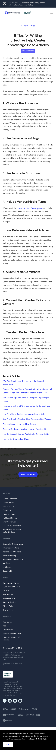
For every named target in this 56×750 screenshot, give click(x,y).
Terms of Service (9, 602)
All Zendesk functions (11, 547)
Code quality (7, 571)
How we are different (11, 583)
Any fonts (6, 563)
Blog (4, 625)
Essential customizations (12, 633)
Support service (9, 598)
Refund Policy (8, 610)
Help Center (7, 622)
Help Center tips (28, 51)
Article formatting (9, 555)
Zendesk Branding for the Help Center (19, 424)
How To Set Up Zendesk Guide (16, 438)
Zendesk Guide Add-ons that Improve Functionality (25, 429)
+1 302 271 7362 (12, 648)
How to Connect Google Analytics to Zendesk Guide (26, 434)
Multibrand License (10, 518)
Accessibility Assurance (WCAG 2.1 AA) (12, 530)
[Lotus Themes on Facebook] (5, 702)
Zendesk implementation (12, 525)
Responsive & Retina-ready (13, 544)
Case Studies (8, 629)
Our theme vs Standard (11, 586)
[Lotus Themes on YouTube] (15, 702)
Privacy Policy (8, 606)
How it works (8, 594)
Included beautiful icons (12, 551)
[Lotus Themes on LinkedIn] (10, 702)
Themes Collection (10, 498)
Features (6, 538)
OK (8, 744)
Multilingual (7, 567)
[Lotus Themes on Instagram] (20, 701)
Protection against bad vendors (11, 638)
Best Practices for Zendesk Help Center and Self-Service (27, 419)
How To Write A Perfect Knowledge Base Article (24, 414)
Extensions (7, 510)
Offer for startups (9, 521)
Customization (8, 502)
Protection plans (9, 514)
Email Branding (8, 506)
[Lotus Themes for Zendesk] (12, 13)
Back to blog (29, 25)
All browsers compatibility (13, 559)
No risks (6, 590)
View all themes (28, 474)
